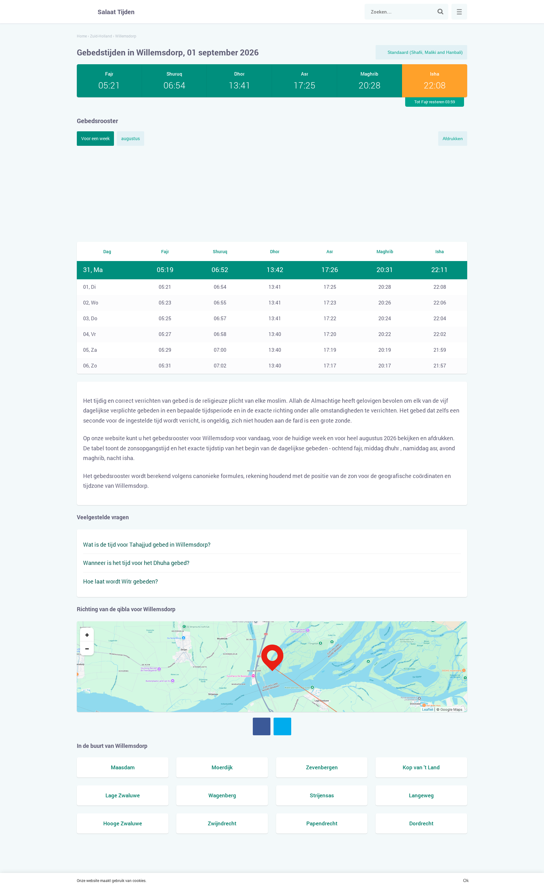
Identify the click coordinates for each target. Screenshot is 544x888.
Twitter (282, 726)
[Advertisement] (272, 193)
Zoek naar (440, 12)
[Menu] (459, 12)
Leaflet (427, 709)
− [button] (87, 648)
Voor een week (95, 138)
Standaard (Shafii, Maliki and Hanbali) (425, 52)
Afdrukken (453, 138)
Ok (466, 880)
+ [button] (87, 634)
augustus (130, 138)
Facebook (261, 726)
